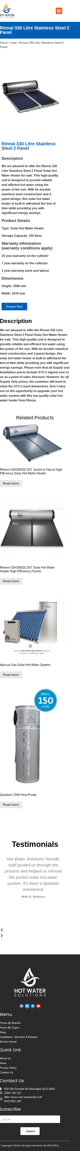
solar (13, 42)
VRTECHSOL (53, 1145)
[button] (59, 11)
